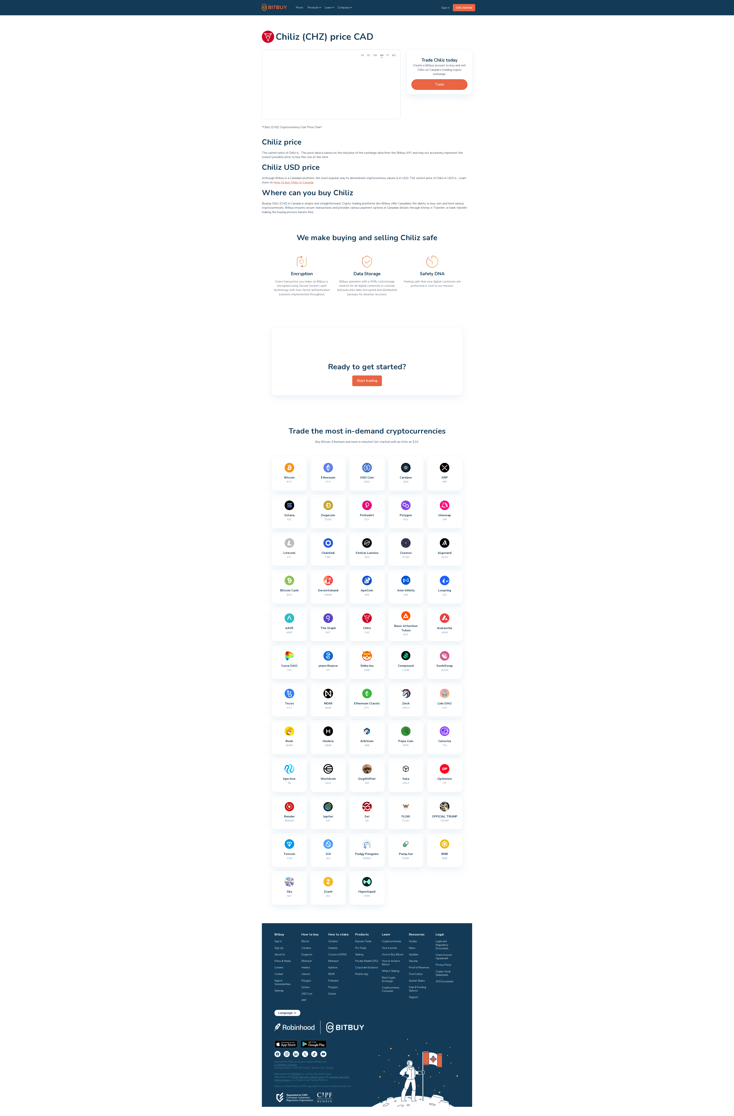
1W (375, 55)
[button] (314, 7)
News (412, 948)
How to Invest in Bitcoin (391, 962)
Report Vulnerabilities (282, 982)
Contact (278, 974)
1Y (387, 55)
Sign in (278, 941)
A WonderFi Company (285, 1064)
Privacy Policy (443, 965)
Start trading (367, 380)
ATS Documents (444, 981)
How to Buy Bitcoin (393, 954)
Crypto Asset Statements (443, 973)
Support (413, 997)
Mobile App (361, 974)
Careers (278, 967)
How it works (389, 948)
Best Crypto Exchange (389, 979)
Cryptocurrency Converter (391, 989)
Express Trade (363, 941)
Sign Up (278, 948)
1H (362, 55)
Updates (413, 954)
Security (413, 961)
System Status (417, 981)
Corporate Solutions (366, 967)
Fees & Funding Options (418, 989)
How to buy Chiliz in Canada (293, 182)
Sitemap (279, 990)
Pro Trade (360, 948)
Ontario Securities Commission (307, 1077)
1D (368, 55)
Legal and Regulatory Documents (442, 945)
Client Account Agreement (444, 956)
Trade (439, 84)
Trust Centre (415, 974)
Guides (413, 941)
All (394, 55)
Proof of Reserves (419, 967)
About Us (279, 954)
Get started (464, 8)
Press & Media (282, 961)
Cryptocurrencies (391, 941)
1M (381, 55)
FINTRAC (296, 1073)
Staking (359, 954)
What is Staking (390, 971)
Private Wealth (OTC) (366, 961)
